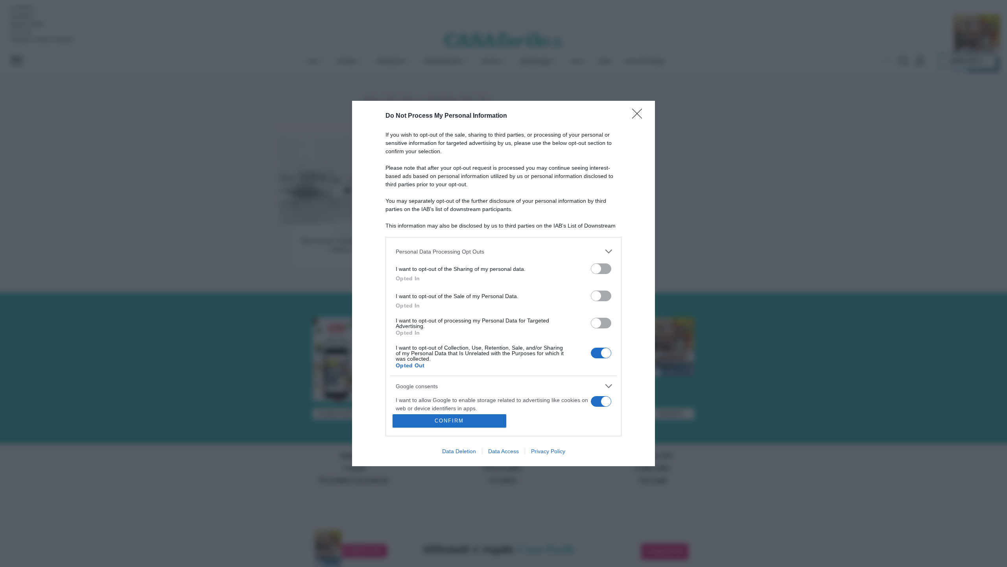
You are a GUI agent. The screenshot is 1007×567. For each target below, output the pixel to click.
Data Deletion (459, 451)
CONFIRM (449, 421)
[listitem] (503, 251)
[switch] (601, 268)
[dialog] (503, 283)
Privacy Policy (548, 451)
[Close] (639, 116)
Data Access (503, 451)
